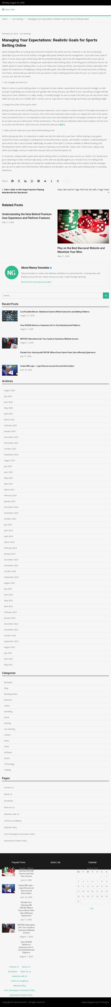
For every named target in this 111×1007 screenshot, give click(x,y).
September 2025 (11, 454)
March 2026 (9, 419)
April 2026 (8, 413)
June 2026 (8, 402)
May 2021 (8, 664)
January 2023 (9, 618)
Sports (7, 758)
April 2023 (8, 606)
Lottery (7, 735)
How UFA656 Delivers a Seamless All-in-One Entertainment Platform (50, 325)
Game (6, 717)
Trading (7, 770)
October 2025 (10, 448)
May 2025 (8, 478)
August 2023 (9, 583)
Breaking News (10, 694)
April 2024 (8, 536)
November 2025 (11, 443)
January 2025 (9, 501)
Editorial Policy (10, 827)
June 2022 (8, 659)
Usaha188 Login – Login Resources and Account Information (47, 366)
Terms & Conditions (13, 820)
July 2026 (8, 396)
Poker (6, 746)
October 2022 (10, 635)
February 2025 (10, 495)
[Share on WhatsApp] (32, 181)
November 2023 (11, 565)
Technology (9, 764)
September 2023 (11, 577)
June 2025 (8, 472)
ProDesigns (104, 1002)
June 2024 (8, 530)
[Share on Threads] (58, 181)
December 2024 (11, 507)
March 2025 (9, 489)
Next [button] (107, 235)
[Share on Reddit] (45, 181)
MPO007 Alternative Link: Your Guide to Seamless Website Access (49, 339)
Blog (6, 688)
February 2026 (10, 425)
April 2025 (8, 483)
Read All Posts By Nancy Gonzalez (36, 282)
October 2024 (10, 518)
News (6, 740)
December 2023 (11, 559)
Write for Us (9, 807)
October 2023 (10, 571)
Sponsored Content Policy (15, 840)
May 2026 (8, 408)
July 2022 (8, 653)
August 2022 (9, 647)
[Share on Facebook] (12, 181)
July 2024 (8, 524)
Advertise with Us (11, 814)
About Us (8, 794)
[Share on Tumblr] (51, 181)
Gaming (7, 723)
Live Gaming (25, 33)
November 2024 (11, 513)
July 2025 (8, 466)
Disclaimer (8, 800)
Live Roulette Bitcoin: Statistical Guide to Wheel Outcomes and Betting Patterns (54, 312)
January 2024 (9, 553)
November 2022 (11, 629)
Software (8, 752)
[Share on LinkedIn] (25, 181)
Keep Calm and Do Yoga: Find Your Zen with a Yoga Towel (83, 189)
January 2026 (9, 431)
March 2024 (9, 542)
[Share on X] (19, 181)
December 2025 (11, 437)
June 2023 (8, 594)
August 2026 (9, 390)
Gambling (8, 711)
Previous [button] (4, 235)
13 (92, 886)
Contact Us (9, 787)
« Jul (91, 908)
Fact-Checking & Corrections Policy (19, 834)
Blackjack (8, 682)
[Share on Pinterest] (38, 181)
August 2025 (9, 460)
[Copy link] (66, 181)
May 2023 (8, 600)
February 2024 (10, 548)
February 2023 (10, 612)
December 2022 (11, 624)
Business (8, 700)
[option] (28, 217)
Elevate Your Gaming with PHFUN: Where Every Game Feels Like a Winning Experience (57, 352)
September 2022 (11, 641)
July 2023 (8, 589)
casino (7, 705)
